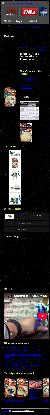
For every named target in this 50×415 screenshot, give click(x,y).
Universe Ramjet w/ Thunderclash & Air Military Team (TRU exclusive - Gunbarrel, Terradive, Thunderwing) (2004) (24, 361)
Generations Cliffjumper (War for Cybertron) (34, 394)
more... (43, 49)
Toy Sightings (26, 84)
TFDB (26, 97)
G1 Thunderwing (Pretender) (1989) (20, 348)
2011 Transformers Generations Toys (31, 47)
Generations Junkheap (21, 399)
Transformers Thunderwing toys (27, 80)
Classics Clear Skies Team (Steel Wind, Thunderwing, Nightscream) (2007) (20, 367)
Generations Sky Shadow (9, 399)
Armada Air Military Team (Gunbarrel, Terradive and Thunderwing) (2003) (24, 351)
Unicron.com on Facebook (23, 411)
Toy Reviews (26, 88)
